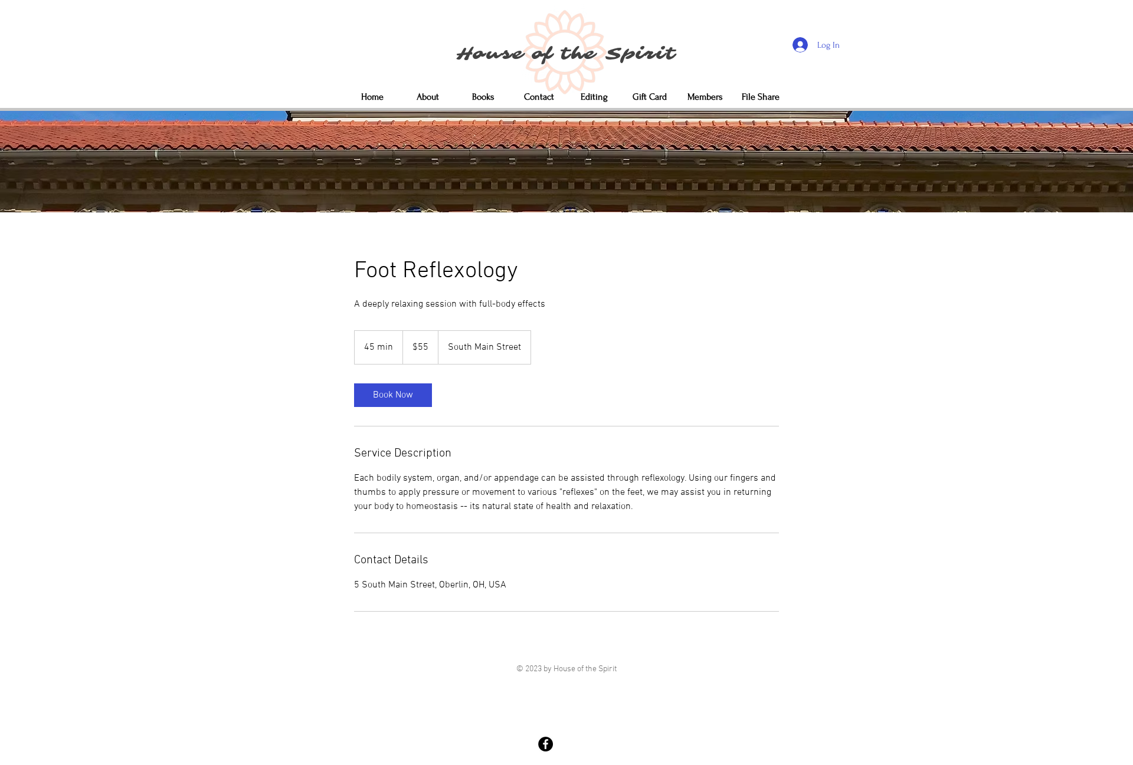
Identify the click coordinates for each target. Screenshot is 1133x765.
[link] (393, 395)
